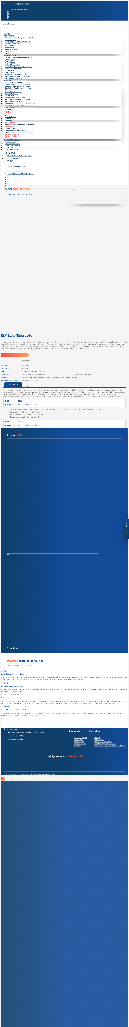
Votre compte (99, 740)
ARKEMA (25, 368)
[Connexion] (5, 28)
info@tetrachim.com (15, 739)
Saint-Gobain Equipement (14, 78)
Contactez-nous (11, 149)
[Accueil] (18, 729)
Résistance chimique (47, 377)
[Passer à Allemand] (66, 15)
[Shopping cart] (9, 28)
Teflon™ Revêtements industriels (18, 57)
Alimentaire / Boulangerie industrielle (19, 124)
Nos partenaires (80, 744)
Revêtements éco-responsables (33, 374)
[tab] (64, 385)
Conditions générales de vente (105, 744)
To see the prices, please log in (15, 355)
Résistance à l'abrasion (63, 377)
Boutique (11, 194)
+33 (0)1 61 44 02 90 (22, 4)
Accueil (7, 34)
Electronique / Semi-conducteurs (17, 130)
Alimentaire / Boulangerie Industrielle (19, 38)
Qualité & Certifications (13, 146)
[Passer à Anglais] (66, 12)
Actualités (8, 147)
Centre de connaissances (19, 10)
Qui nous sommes (80, 738)
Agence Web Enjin (39, 774)
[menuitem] (66, 9)
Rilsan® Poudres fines (83, 374)
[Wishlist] (7, 28)
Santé (7, 53)
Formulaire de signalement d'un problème (109, 746)
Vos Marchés (78, 740)
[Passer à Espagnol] (66, 16)
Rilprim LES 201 (13, 648)
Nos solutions (79, 742)
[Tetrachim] (64, 25)
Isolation (75, 377)
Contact (97, 738)
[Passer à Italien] (66, 18)
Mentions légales (51, 774)
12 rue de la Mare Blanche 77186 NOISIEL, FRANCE (27, 732)
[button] (4, 3)
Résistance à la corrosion (31, 377)
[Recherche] (3, 28)
